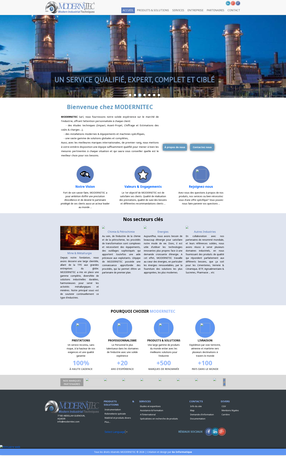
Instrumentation (113, 409)
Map (192, 410)
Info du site (196, 406)
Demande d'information (202, 414)
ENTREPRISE (195, 10)
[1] (130, 95)
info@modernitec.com (68, 421)
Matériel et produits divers (118, 417)
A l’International (148, 414)
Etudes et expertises (150, 406)
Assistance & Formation (151, 410)
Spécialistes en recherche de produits (159, 418)
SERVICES (178, 10)
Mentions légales (230, 410)
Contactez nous (202, 147)
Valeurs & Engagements (143, 186)
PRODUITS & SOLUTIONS (153, 10)
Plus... (107, 421)
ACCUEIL (128, 10)
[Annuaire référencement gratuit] (10, 447)
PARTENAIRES (215, 10)
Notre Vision (85, 186)
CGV (224, 406)
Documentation (197, 418)
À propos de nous (175, 147)
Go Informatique (182, 451)
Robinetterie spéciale (115, 413)
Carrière (226, 414)
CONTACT (234, 10)
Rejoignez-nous (201, 186)
